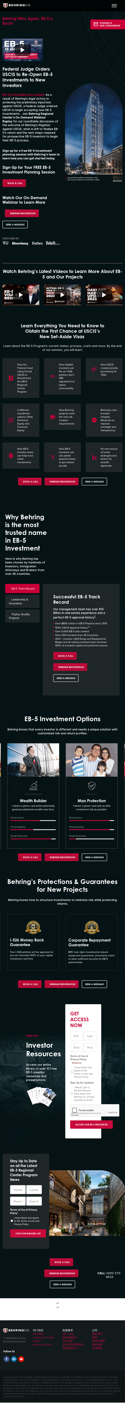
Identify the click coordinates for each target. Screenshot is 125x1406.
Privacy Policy (81, 1077)
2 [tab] (59, 978)
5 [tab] (69, 978)
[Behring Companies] (17, 5)
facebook (6, 1359)
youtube (21, 1359)
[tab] (22, 588)
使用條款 (97, 1348)
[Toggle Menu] (114, 5)
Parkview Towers (42, 1344)
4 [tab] (66, 978)
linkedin (14, 1359)
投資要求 (67, 1330)
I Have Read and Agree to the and (83, 1072)
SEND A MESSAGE (15, 224)
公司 (94, 1330)
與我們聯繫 (98, 1341)
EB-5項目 (38, 1330)
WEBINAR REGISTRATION (22, 213)
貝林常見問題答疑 (72, 1344)
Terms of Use (81, 1073)
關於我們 (97, 1334)
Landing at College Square (43, 1339)
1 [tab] (56, 978)
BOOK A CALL (14, 183)
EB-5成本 (67, 1341)
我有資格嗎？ (70, 1337)
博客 (94, 1337)
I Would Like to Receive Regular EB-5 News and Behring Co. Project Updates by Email (84, 1094)
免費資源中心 (70, 1348)
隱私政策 (97, 1344)
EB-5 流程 (68, 1334)
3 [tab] (62, 978)
